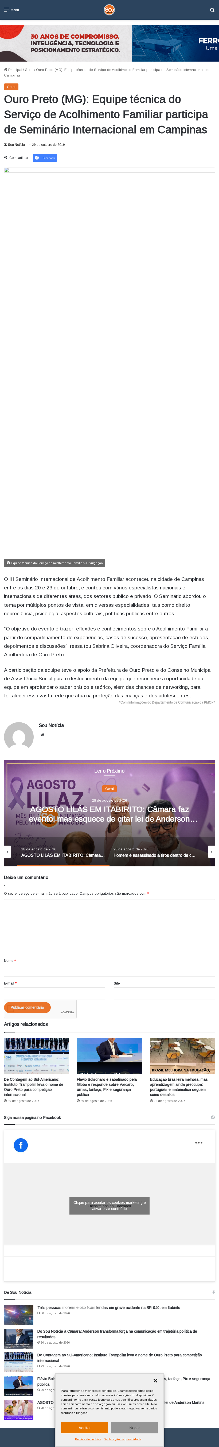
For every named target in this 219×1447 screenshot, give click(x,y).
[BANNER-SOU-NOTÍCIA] (109, 43)
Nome (10, 961)
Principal (14, 70)
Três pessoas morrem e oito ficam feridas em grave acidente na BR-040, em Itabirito (108, 1307)
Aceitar (85, 1427)
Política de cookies (88, 1439)
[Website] (42, 735)
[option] (109, 813)
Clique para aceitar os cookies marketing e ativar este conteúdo (109, 1205)
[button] (155, 1380)
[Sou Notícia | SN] (109, 10)
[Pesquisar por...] (212, 12)
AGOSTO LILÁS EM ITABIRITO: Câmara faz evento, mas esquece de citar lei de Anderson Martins (109, 819)
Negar (134, 1427)
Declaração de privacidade (122, 1439)
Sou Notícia (16, 145)
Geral (29, 70)
